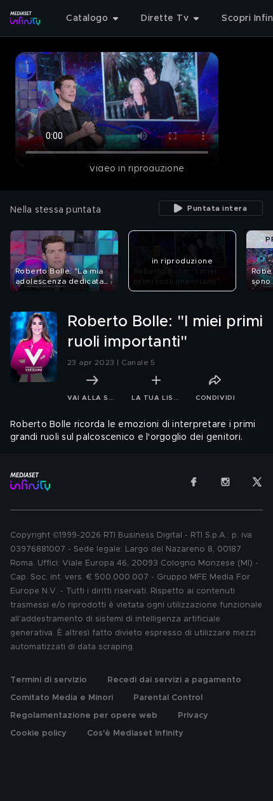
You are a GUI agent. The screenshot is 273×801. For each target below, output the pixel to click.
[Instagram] (225, 481)
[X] (257, 481)
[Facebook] (193, 481)
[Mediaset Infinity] (25, 18)
